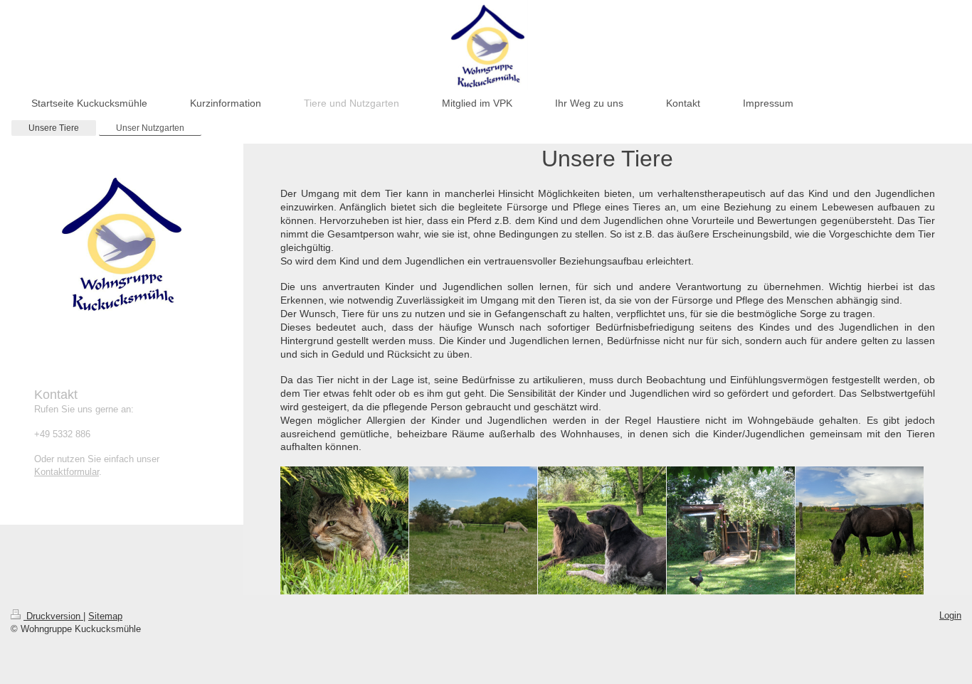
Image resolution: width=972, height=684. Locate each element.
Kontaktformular (66, 471)
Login (950, 615)
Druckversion (53, 616)
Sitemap (105, 616)
